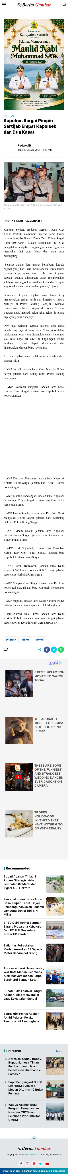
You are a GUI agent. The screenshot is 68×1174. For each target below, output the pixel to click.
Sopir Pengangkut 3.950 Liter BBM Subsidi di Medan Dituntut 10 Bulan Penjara (25, 1087)
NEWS (26, 639)
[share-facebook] (47, 650)
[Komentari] (6, 650)
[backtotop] (34, 1139)
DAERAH (9, 116)
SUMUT (40, 639)
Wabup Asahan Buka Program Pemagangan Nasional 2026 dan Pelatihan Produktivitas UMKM (24, 1112)
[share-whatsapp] (61, 650)
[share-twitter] (54, 650)
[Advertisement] (34, 437)
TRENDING (13, 1051)
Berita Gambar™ (32, 1154)
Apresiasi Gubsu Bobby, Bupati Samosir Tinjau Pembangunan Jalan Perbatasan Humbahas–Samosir (25, 1066)
